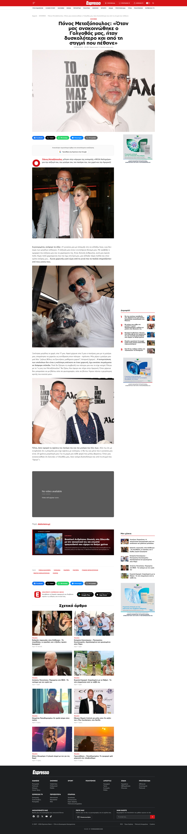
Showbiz (53, 781)
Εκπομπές (35, 797)
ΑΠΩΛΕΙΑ (57, 570)
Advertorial (54, 797)
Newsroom (94, 47)
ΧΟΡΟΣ (55, 573)
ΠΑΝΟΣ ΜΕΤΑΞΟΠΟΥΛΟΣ (90, 570)
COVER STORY (50, 8)
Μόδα (105, 790)
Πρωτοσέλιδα (144, 781)
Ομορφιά (106, 784)
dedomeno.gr (44, 524)
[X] (42, 816)
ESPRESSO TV (149, 8)
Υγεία (105, 786)
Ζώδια (123, 781)
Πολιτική (35, 786)
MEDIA (69, 8)
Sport (70, 781)
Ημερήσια (124, 784)
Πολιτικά (142, 788)
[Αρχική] (41, 772)
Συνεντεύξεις (36, 799)
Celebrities (53, 784)
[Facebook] (33, 816)
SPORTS (103, 8)
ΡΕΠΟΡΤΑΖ (77, 8)
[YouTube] (46, 816)
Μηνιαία (124, 788)
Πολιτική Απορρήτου (141, 824)
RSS (51, 802)
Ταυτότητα (71, 797)
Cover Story (36, 790)
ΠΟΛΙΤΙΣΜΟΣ (138, 8)
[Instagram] (38, 816)
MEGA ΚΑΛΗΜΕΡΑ (45, 570)
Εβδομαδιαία (125, 786)
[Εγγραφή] (152, 817)
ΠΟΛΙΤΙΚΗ (86, 8)
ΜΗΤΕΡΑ (76, 570)
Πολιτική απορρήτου (75, 804)
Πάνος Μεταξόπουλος (52, 159)
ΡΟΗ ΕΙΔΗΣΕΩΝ (38, 8)
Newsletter (53, 799)
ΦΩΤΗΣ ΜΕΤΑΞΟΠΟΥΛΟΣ (42, 573)
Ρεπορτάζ (35, 784)
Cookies (152, 824)
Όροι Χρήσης (72, 802)
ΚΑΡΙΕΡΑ (67, 570)
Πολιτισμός (90, 781)
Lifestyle (107, 781)
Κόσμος (34, 788)
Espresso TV (37, 794)
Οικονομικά (143, 786)
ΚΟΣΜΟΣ (95, 8)
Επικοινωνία (72, 799)
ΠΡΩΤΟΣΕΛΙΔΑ (120, 8)
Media (52, 788)
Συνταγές (106, 788)
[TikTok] (50, 816)
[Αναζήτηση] (153, 3)
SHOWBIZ (61, 8)
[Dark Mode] (148, 3)
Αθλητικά (142, 784)
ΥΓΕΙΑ (130, 8)
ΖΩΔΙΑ (111, 8)
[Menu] (34, 3)
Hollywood (53, 786)
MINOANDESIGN (97, 829)
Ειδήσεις (35, 781)
